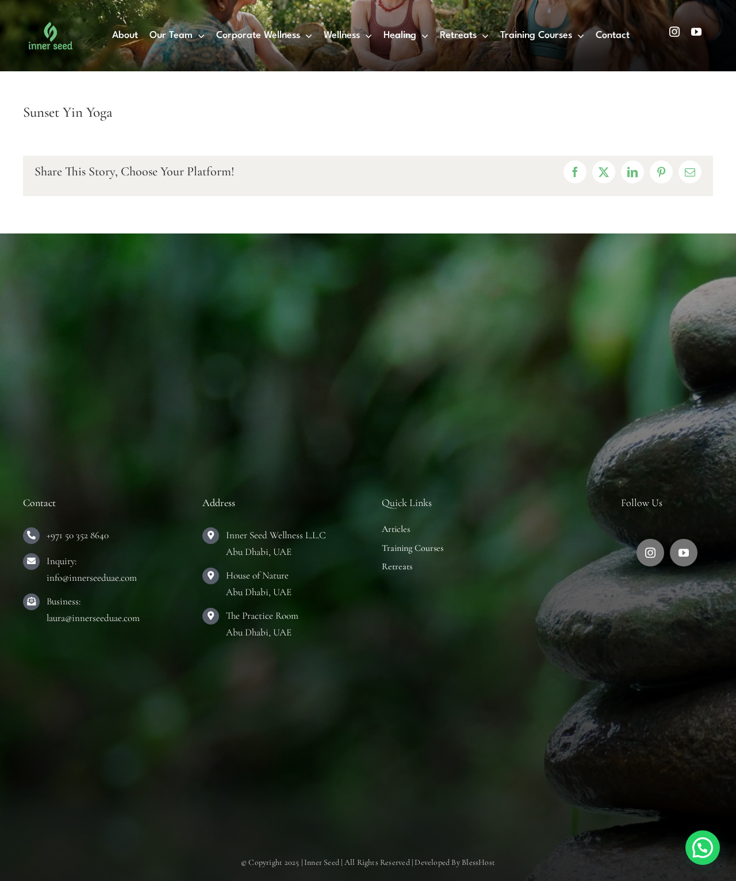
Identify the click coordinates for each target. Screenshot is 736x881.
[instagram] (674, 31)
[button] (702, 847)
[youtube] (696, 31)
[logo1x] (50, 27)
